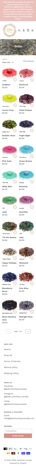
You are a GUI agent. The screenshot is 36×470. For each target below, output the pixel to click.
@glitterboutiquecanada (15, 389)
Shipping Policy (11, 373)
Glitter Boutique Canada (22, 460)
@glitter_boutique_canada (16, 396)
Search (7, 349)
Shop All (8, 355)
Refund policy (10, 367)
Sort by (4, 59)
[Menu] (32, 30)
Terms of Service (12, 361)
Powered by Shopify (18, 463)
